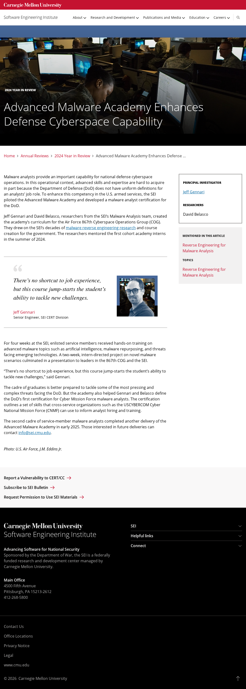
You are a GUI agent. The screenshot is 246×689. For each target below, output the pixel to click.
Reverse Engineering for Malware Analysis (204, 272)
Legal (8, 655)
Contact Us (14, 626)
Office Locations (18, 636)
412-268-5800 (16, 597)
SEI (133, 526)
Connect (138, 545)
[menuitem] (33, 17)
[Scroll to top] (239, 678)
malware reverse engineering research (101, 227)
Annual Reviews (35, 155)
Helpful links (142, 535)
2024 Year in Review (72, 155)
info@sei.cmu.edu (34, 432)
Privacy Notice (17, 645)
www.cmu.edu (16, 665)
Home (9, 155)
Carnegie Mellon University (42, 678)
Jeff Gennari (24, 312)
